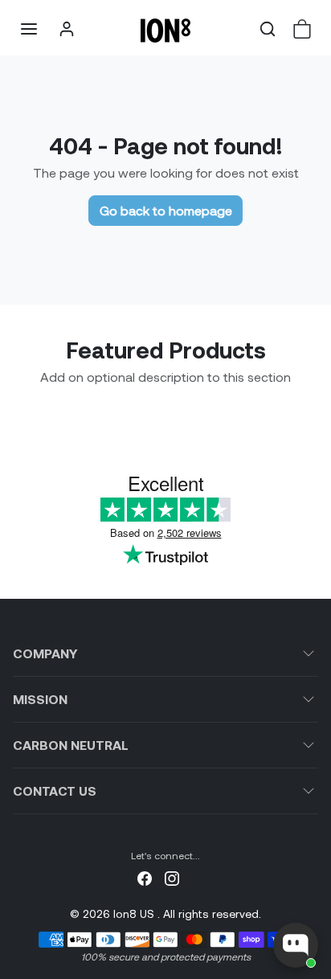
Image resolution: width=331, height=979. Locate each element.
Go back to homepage (166, 210)
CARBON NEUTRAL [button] (71, 744)
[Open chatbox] (295, 945)
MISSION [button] (40, 699)
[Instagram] (172, 876)
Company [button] (45, 653)
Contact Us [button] (54, 790)
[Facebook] (144, 876)
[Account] (66, 29)
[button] (29, 29)
